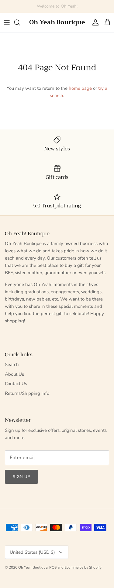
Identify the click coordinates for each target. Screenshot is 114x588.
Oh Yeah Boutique (32, 567)
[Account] (94, 22)
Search (12, 364)
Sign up (21, 476)
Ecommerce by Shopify (83, 567)
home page (80, 88)
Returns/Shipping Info (27, 393)
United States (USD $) (32, 552)
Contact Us (16, 384)
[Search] (20, 22)
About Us (14, 374)
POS (53, 567)
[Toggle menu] (6, 22)
